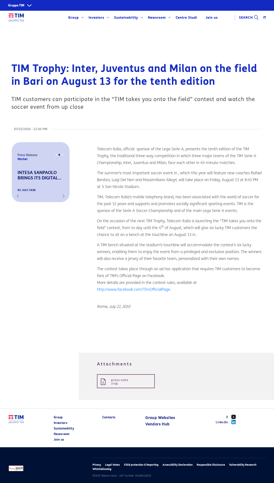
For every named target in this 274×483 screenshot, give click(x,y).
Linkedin (222, 422)
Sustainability (126, 17)
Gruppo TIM (16, 5)
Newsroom (157, 17)
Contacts (109, 417)
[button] (17, 196)
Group (73, 17)
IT (265, 17)
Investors (96, 17)
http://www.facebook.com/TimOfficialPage (133, 289)
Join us (59, 439)
